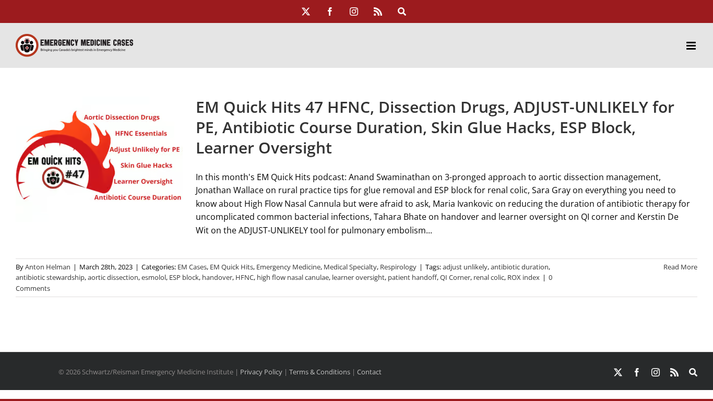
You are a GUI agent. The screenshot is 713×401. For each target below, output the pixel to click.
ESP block (184, 277)
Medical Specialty (350, 267)
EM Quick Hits (231, 267)
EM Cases (192, 267)
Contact (369, 371)
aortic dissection (113, 277)
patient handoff (412, 277)
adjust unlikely (465, 267)
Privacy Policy (261, 371)
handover (217, 277)
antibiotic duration (520, 267)
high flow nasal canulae (293, 277)
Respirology (398, 267)
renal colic (488, 277)
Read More (680, 267)
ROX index (523, 277)
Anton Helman (47, 267)
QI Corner (455, 277)
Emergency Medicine (288, 267)
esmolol (153, 277)
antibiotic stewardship (50, 277)
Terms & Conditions (319, 371)
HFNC (244, 277)
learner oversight (358, 277)
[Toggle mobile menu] (691, 45)
